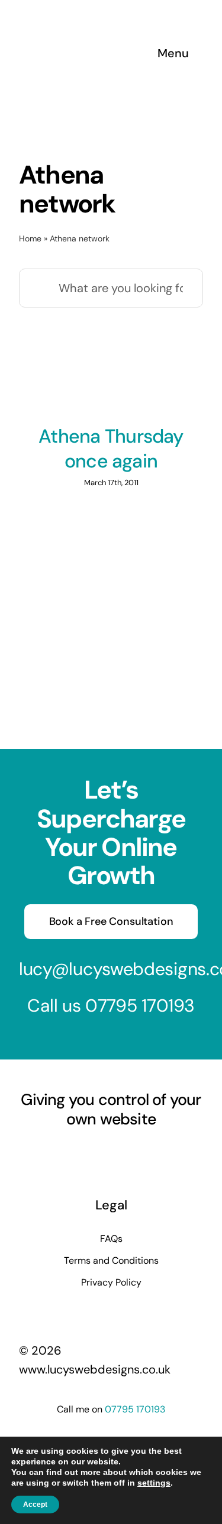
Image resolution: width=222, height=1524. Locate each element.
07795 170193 (139, 1005)
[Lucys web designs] (81, 16)
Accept (35, 1504)
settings (153, 1482)
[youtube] (90, 1153)
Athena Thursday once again (110, 448)
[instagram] (68, 1153)
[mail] (154, 1153)
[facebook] (47, 1153)
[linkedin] (111, 1153)
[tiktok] (132, 1153)
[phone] (175, 1153)
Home (30, 238)
